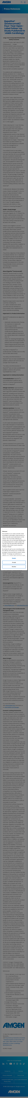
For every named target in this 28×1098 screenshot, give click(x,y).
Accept (14, 562)
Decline (14, 566)
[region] (14, 549)
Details (14, 558)
